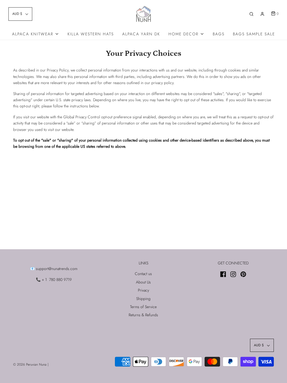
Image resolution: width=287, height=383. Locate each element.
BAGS (218, 34)
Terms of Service (143, 307)
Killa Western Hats (91, 34)
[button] (20, 13)
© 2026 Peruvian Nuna (30, 364)
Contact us (143, 273)
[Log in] (262, 14)
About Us (143, 282)
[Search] (251, 14)
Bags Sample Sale (254, 34)
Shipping (143, 298)
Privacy (143, 290)
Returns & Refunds (143, 315)
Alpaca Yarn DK (141, 34)
